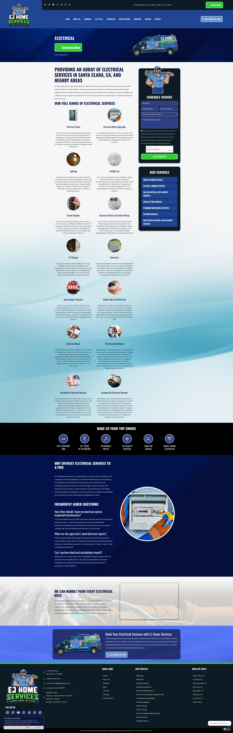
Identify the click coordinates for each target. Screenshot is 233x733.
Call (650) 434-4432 (53, 679)
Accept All (37, 727)
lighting (58, 179)
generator (115, 266)
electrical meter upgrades (119, 133)
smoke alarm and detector (108, 308)
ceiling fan (103, 177)
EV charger (86, 264)
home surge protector (81, 308)
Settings (27, 727)
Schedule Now (215, 5)
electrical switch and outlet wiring (112, 221)
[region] (24, 722)
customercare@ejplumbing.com (58, 683)
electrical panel (64, 133)
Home (57, 55)
